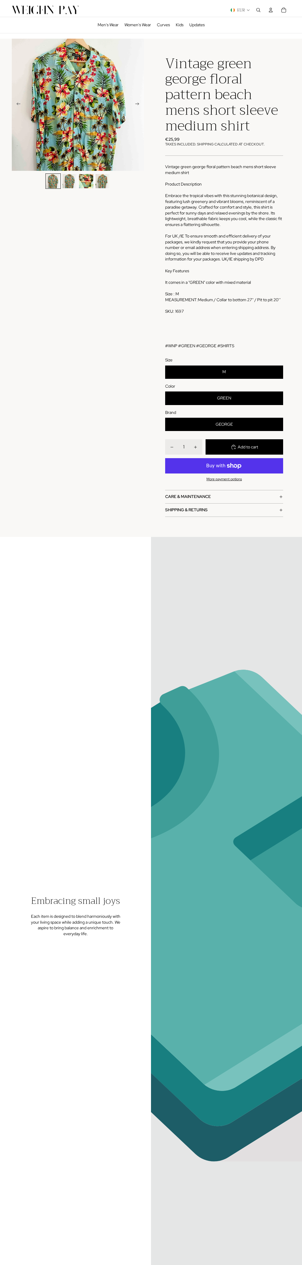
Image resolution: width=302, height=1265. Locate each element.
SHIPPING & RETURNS (186, 509)
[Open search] (258, 10)
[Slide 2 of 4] (70, 181)
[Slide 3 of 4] (86, 181)
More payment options (224, 479)
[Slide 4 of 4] (103, 181)
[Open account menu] (270, 10)
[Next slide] (139, 104)
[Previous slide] (17, 104)
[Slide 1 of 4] (53, 181)
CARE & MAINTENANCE (188, 496)
